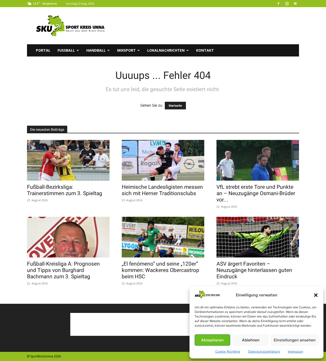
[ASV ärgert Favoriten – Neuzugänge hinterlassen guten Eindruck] (257, 237)
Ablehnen (251, 340)
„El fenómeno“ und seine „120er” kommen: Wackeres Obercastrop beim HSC (160, 270)
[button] (315, 295)
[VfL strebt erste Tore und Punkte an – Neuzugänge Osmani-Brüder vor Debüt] (257, 160)
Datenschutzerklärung (264, 351)
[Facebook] (278, 3)
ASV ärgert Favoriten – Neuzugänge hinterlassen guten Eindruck (254, 270)
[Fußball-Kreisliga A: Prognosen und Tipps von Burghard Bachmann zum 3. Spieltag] (68, 237)
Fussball (66, 50)
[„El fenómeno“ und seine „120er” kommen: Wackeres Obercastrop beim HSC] (163, 237)
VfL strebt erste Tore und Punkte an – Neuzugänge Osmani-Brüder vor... (255, 193)
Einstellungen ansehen (295, 340)
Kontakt (205, 50)
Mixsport (126, 50)
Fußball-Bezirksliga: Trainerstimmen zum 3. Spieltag (64, 190)
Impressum (295, 351)
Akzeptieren (212, 340)
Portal (43, 50)
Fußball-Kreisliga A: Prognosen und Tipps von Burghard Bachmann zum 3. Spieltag (63, 270)
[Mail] (295, 3)
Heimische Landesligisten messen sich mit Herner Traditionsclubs (162, 190)
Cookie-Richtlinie (227, 351)
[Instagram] (287, 3)
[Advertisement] (206, 25)
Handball (96, 50)
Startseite (175, 105)
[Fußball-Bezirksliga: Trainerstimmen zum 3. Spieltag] (68, 160)
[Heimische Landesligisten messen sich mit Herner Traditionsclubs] (163, 160)
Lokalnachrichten (166, 50)
